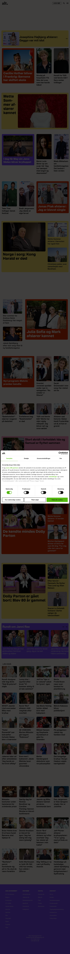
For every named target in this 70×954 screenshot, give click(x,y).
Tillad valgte (35, 500)
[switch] (26, 492)
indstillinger (53, 476)
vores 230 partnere (12, 468)
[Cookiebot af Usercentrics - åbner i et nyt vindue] (60, 453)
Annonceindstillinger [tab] (43, 458)
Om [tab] (61, 458)
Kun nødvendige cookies (13, 500)
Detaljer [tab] (26, 458)
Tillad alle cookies (57, 500)
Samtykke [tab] (9, 458)
